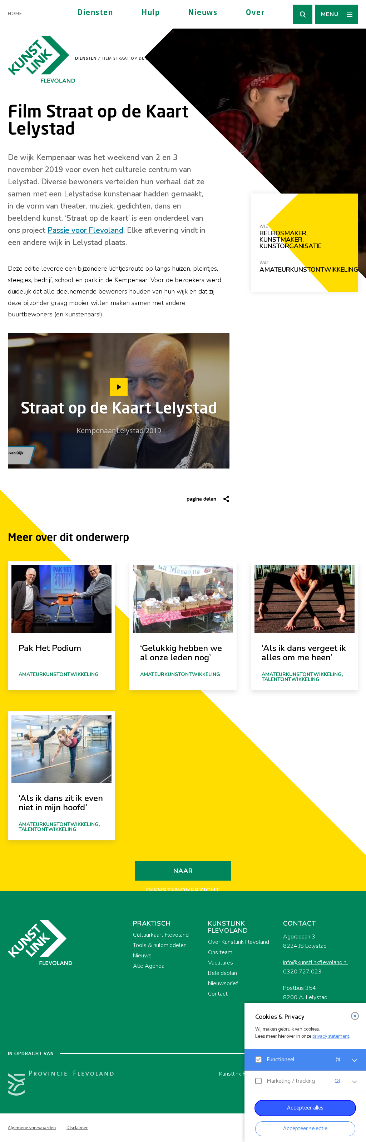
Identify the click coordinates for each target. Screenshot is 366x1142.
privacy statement (330, 1036)
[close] (355, 1016)
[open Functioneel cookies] (354, 1060)
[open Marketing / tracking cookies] (354, 1082)
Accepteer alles (305, 1108)
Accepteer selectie (305, 1128)
